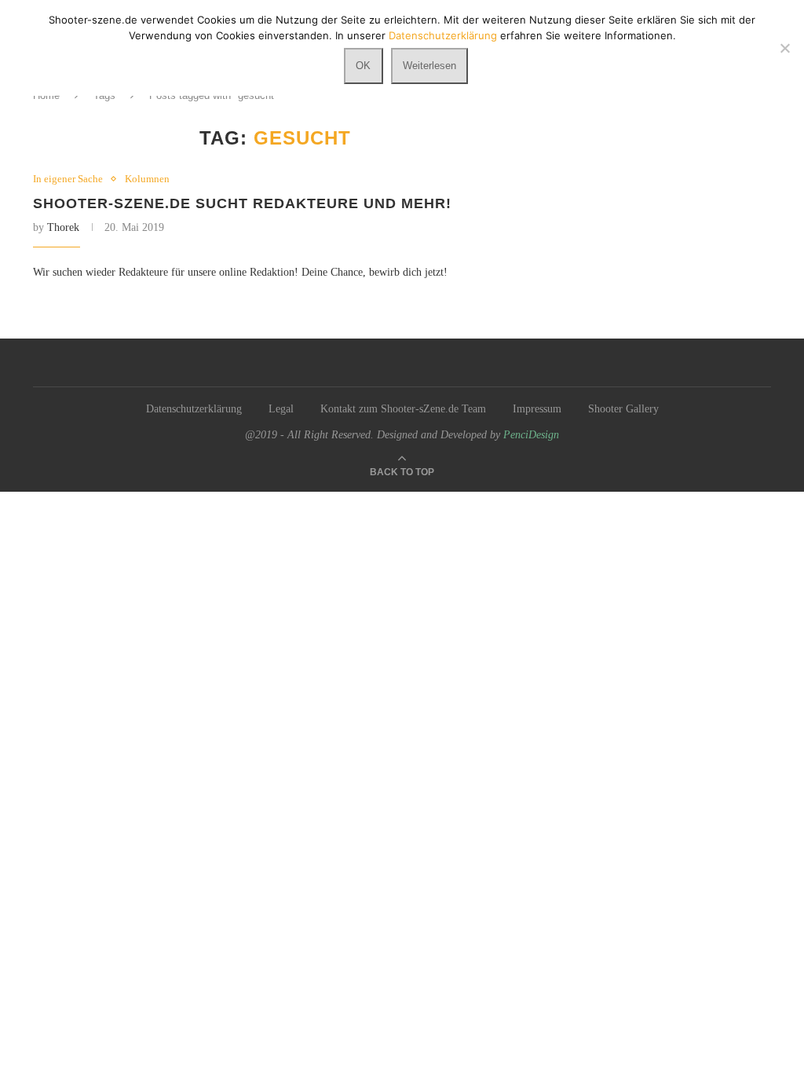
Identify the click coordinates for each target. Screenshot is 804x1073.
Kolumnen (147, 179)
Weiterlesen (429, 65)
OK (363, 65)
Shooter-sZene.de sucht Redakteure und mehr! (242, 203)
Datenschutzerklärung (194, 409)
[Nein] (784, 48)
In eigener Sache (68, 179)
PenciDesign (531, 435)
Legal (281, 409)
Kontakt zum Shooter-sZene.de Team (403, 409)
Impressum (537, 409)
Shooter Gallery (623, 409)
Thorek (63, 227)
